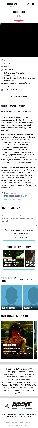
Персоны (13, 106)
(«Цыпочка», (32, 137)
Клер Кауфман (29, 78)
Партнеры (28, 422)
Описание (4, 106)
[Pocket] (14, 196)
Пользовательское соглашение (18, 425)
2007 (6, 89)
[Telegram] (26, 196)
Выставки (21, 414)
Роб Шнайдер (9, 67)
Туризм (29, 417)
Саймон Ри (22, 83)
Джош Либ (8, 63)
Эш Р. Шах (20, 73)
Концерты (10, 414)
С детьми (22, 417)
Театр (15, 414)
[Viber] (17, 196)
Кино (3, 414)
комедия (7, 60)
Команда (7, 422)
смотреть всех (9, 75)
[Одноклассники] (8, 196)
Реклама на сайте (17, 422)
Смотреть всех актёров (28, 279)
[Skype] (23, 196)
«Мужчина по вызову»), (21, 139)
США (15, 89)
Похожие (22, 106)
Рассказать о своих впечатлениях (19, 230)
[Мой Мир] (11, 196)
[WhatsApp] (20, 196)
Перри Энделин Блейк (13, 78)
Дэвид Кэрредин (10, 83)
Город (16, 417)
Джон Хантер (9, 70)
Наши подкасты (31, 414)
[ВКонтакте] (5, 196)
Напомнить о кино (19, 97)
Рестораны (10, 417)
